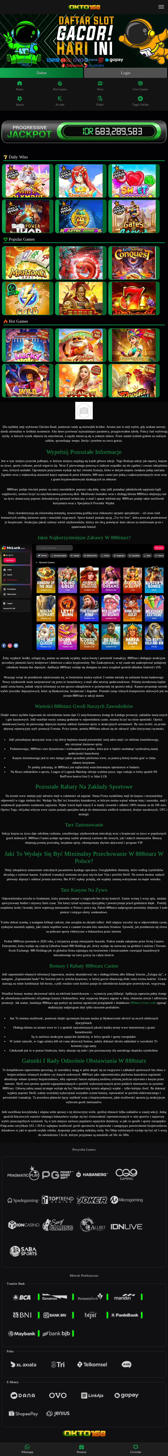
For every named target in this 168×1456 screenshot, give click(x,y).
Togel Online (140, 104)
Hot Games (60, 89)
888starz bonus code (143, 1002)
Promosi (82, 1452)
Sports (20, 104)
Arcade (59, 104)
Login (126, 73)
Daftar (42, 73)
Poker (100, 104)
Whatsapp (27, 1452)
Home (19, 89)
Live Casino (140, 89)
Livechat (135, 1452)
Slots (100, 89)
